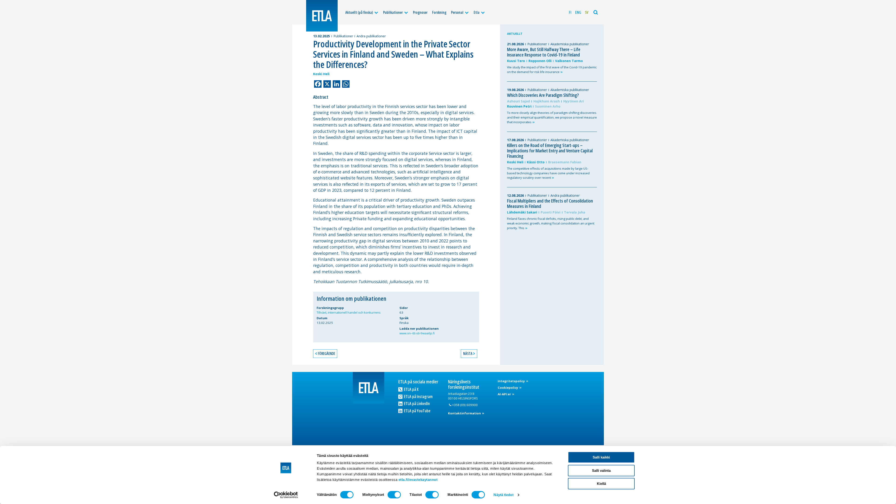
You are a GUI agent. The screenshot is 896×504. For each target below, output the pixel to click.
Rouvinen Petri (519, 106)
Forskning (439, 12)
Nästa (467, 353)
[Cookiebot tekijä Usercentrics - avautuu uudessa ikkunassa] (286, 494)
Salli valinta (601, 470)
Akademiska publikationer (569, 44)
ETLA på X (411, 389)
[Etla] (322, 16)
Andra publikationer (371, 36)
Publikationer (393, 12)
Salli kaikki (601, 457)
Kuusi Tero (516, 61)
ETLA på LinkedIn (416, 403)
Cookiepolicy (508, 387)
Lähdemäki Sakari (522, 212)
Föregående (326, 353)
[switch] (394, 494)
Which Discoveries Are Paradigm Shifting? (543, 95)
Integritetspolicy (512, 381)
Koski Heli (321, 74)
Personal (457, 12)
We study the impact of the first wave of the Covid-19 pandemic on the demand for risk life (552, 69)
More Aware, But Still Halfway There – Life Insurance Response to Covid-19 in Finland (543, 52)
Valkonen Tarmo (569, 61)
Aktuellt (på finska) (359, 12)
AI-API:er (505, 394)
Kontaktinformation (465, 413)
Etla (477, 12)
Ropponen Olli (540, 61)
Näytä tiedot (503, 495)
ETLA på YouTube (416, 410)
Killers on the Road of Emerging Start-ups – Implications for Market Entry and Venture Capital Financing (550, 150)
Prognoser (420, 12)
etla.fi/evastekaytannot (418, 480)
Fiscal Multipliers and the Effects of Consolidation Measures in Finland (550, 203)
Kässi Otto (536, 162)
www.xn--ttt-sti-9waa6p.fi (417, 333)
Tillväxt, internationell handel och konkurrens (349, 312)
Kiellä (601, 484)
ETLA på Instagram (418, 396)
